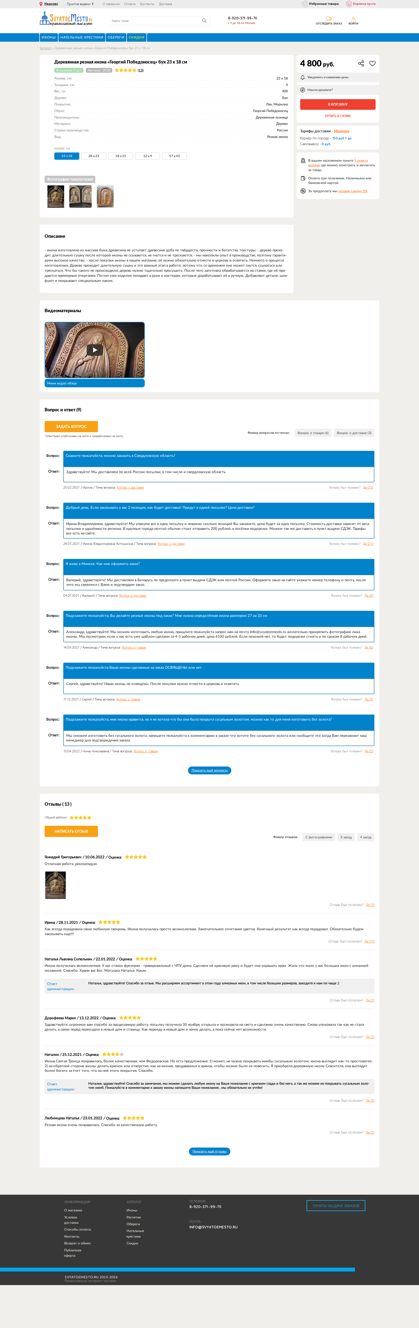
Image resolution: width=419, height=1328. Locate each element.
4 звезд (365, 837)
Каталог (45, 48)
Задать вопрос (71, 426)
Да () (368, 487)
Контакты (147, 4)
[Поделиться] (361, 63)
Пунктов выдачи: (80, 4)
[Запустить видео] (95, 350)
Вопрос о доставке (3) (354, 433)
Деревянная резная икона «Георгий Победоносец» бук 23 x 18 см (102, 48)
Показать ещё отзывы (210, 1151)
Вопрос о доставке (130, 487)
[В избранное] (372, 63)
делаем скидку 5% (352, 191)
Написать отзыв (71, 831)
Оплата (130, 4)
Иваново (51, 4)
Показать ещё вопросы (210, 770)
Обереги (133, 1224)
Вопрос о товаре (134, 647)
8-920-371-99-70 (242, 18)
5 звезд (346, 837)
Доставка (165, 4)
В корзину (338, 104)
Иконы (132, 1210)
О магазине (111, 4)
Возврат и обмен (77, 1243)
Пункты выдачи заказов (336, 1206)
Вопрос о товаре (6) (313, 433)
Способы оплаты (77, 1229)
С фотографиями (319, 837)
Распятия (134, 1217)
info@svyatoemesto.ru (213, 1227)
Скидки (132, 1243)
